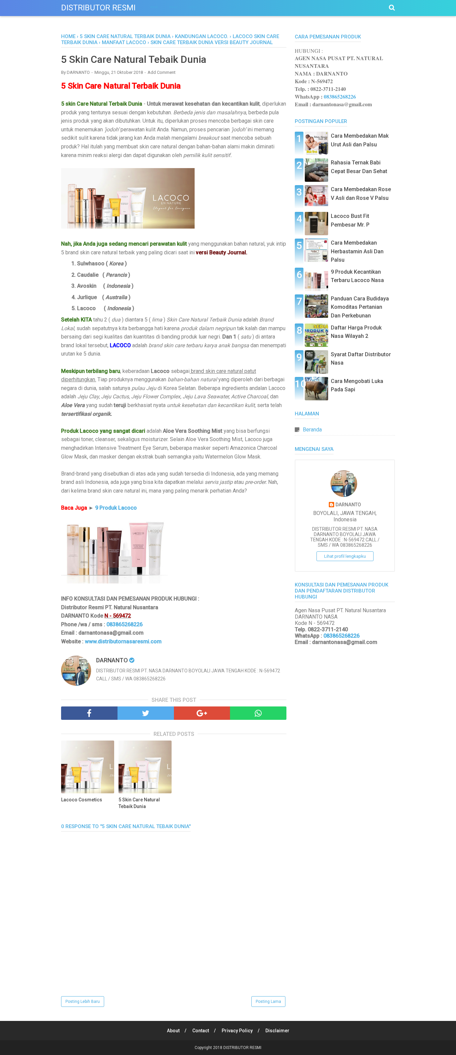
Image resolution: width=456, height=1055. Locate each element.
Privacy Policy (237, 1030)
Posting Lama (268, 1001)
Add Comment (162, 72)
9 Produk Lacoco (116, 508)
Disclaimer (277, 1030)
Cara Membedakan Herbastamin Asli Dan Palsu (357, 251)
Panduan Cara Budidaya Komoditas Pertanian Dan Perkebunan (360, 307)
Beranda (312, 429)
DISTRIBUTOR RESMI (98, 7)
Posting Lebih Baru (82, 1001)
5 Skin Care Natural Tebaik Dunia (139, 803)
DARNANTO (348, 505)
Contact (200, 1030)
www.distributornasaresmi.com (123, 641)
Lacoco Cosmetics (81, 799)
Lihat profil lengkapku (345, 556)
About (173, 1030)
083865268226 (124, 624)
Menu (154, 7)
